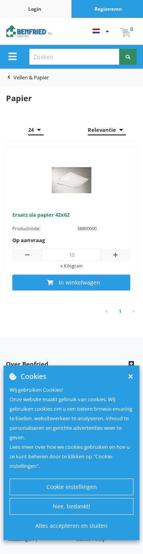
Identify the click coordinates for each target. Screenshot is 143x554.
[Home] (30, 30)
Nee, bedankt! (71, 506)
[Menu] (12, 56)
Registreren (108, 9)
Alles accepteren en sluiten (71, 525)
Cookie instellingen (71, 487)
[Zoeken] (128, 57)
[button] (71, 364)
